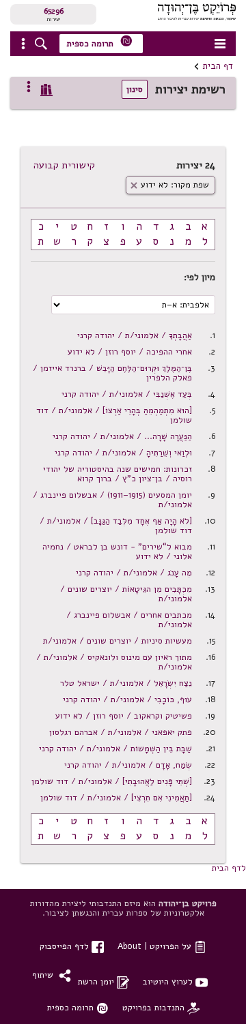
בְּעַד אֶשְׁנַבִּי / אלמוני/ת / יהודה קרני (127, 394)
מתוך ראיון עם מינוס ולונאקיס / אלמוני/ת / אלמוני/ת (114, 661)
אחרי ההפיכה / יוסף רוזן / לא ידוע (130, 351)
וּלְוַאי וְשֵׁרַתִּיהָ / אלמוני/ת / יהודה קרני (123, 452)
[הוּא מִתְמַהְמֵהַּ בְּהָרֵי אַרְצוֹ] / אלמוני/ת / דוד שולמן (114, 414)
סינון (134, 89)
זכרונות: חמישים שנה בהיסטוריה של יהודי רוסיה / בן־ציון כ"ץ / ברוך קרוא (117, 473)
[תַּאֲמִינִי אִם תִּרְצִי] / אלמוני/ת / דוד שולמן (116, 797)
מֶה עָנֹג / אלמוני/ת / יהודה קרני (134, 572)
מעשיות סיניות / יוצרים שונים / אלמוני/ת (117, 640)
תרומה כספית (100, 42)
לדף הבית (229, 867)
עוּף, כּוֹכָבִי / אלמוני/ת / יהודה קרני (127, 699)
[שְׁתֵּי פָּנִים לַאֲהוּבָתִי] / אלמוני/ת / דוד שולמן (111, 781)
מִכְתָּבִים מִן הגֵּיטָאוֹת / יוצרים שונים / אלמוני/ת (126, 593)
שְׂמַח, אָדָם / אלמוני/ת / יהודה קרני (128, 764)
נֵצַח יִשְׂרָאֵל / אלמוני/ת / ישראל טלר (126, 683)
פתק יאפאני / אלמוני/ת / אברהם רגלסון (120, 732)
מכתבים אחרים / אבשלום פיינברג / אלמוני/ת (129, 619)
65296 (54, 10)
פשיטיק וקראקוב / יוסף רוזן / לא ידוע (123, 715)
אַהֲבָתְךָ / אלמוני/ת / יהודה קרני (134, 335)
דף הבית (217, 66)
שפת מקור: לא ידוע (169, 184)
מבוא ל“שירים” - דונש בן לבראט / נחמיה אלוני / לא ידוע (117, 551)
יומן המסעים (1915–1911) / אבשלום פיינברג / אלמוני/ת (112, 499)
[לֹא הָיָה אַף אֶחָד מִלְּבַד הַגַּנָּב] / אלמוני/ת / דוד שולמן (116, 525)
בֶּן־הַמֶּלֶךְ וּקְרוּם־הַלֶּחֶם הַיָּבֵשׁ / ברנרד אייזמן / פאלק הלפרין (112, 372)
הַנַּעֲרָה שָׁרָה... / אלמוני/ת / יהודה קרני (122, 436)
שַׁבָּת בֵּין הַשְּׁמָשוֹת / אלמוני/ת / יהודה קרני (115, 748)
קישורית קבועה (64, 165)
